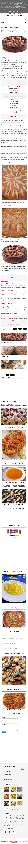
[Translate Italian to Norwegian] (15, 534)
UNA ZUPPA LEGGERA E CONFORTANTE (14, 482)
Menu (2, 22)
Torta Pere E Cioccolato (7, 342)
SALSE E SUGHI (5, 648)
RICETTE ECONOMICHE (7, 645)
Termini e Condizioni (8, 777)
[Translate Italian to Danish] (8, 532)
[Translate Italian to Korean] (13, 534)
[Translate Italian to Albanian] (8, 530)
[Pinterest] (13, 832)
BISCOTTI (4, 635)
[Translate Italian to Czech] (20, 530)
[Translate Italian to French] (15, 532)
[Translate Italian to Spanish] (16, 535)
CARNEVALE (14, 635)
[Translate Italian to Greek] (20, 532)
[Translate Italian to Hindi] (8, 534)
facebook (12, 375)
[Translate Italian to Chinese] (15, 530)
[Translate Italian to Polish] (17, 534)
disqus (7, 375)
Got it (18, 11)
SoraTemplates (10, 841)
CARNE (9, 635)
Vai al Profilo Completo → (9, 826)
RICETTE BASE (5, 643)
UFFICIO (15, 648)
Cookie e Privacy (7, 774)
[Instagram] (9, 832)
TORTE (11, 648)
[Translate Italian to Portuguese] (20, 534)
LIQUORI (20, 638)
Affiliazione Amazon (8, 779)
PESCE (17, 640)
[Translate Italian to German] (17, 532)
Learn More (12, 11)
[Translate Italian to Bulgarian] (13, 530)
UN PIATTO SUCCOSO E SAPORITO (14, 685)
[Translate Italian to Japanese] (11, 534)
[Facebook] (5, 832)
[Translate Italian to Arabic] (11, 530)
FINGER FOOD (10, 638)
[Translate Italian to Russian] (12, 535)
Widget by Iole (14, 537)
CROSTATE (4, 638)
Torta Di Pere (4, 356)
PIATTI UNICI (22, 640)
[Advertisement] (14, 554)
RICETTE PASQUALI (16, 645)
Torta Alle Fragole (6, 404)
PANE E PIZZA (11, 640)
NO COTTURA (5, 640)
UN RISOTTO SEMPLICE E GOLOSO (14, 604)
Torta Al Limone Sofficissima (9, 370)
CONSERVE (20, 635)
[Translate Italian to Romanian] (10, 535)
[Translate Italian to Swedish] (18, 535)
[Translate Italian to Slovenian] (14, 535)
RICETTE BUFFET (12, 643)
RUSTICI (22, 645)
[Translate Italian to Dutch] (11, 532)
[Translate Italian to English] (13, 532)
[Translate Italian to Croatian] (17, 530)
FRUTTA (16, 638)
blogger (3, 375)
